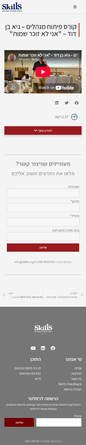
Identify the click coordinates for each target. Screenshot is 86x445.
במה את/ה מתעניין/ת (65, 230)
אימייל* (74, 216)
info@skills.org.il (25, 262)
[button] (75, 7)
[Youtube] (33, 348)
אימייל (78, 416)
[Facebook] (53, 348)
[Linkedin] (43, 348)
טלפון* (75, 201)
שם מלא (73, 187)
